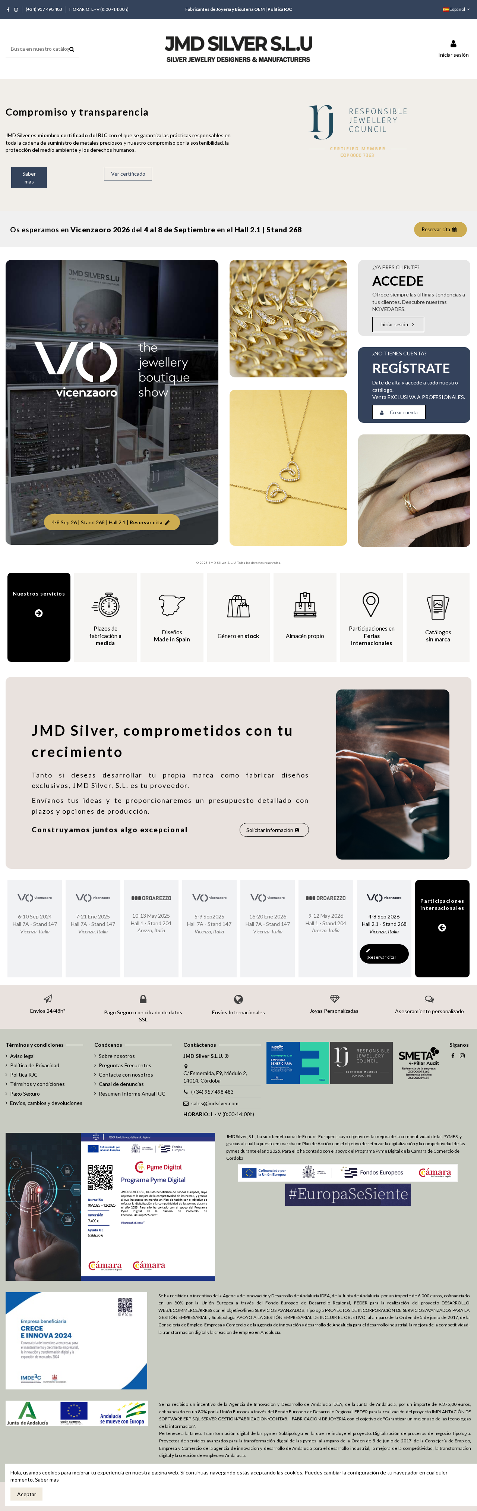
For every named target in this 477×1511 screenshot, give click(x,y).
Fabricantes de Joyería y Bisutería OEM (225, 9)
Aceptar (26, 1494)
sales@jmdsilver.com (214, 1103)
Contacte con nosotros (126, 1074)
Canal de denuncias (121, 1084)
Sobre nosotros (117, 1056)
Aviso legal (22, 1056)
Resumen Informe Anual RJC (132, 1093)
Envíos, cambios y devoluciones (46, 1103)
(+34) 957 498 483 (44, 9)
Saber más (47, 1479)
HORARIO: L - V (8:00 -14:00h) (99, 9)
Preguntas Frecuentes (125, 1065)
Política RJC (280, 9)
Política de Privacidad (34, 1065)
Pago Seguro (25, 1093)
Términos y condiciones (37, 1084)
